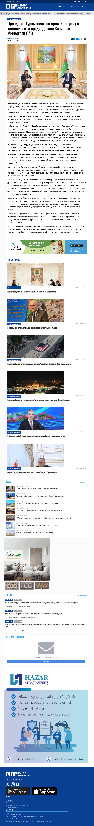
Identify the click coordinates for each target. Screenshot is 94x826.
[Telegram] (79, 39)
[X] (72, 39)
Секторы (81, 7)
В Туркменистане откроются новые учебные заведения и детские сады (37, 525)
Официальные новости (14, 19)
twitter (8, 784)
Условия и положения (13, 803)
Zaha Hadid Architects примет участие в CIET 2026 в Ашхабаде (34, 533)
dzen (17, 784)
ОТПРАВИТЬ (46, 661)
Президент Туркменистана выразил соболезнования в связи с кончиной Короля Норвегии (38, 400)
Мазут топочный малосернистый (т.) (48, 14)
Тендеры (9, 595)
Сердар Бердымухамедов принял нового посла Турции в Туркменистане (32, 472)
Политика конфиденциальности (17, 805)
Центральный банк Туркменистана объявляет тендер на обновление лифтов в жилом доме (33, 613)
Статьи (71, 7)
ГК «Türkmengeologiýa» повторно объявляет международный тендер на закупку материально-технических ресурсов (41, 602)
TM (79, 1)
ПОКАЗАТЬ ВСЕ (82, 482)
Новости (9, 482)
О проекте (9, 800)
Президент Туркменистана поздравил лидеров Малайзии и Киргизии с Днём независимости (39, 364)
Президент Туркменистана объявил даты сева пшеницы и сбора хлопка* (38, 503)
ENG (74, 1)
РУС (84, 1)
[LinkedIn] (74, 39)
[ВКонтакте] (77, 39)
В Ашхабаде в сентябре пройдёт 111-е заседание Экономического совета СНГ (39, 511)
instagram (12, 784)
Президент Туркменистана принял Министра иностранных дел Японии (31, 291)
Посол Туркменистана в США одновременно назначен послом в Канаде (32, 327)
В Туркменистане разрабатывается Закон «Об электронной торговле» (37, 488)
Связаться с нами (12, 808)
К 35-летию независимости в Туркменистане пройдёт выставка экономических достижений (43, 518)
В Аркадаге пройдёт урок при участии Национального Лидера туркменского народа (36, 436)
